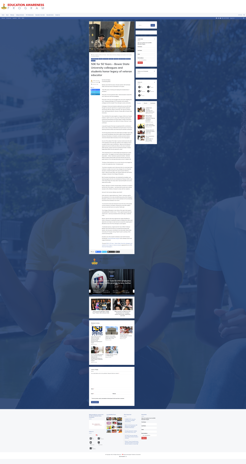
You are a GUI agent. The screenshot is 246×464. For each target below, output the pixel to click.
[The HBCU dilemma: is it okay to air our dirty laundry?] (119, 423)
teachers (97, 54)
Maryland (128, 58)
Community (106, 58)
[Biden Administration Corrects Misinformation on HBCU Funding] (141, 138)
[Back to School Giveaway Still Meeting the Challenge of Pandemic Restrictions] (141, 117)
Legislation (14, 18)
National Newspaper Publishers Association (132, 454)
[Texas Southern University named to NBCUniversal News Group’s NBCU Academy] (119, 427)
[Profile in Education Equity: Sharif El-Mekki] (141, 126)
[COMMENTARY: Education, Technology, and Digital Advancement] (141, 109)
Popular (139, 103)
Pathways (12, 14)
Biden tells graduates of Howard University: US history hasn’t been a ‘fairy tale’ (111, 283)
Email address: (141, 57)
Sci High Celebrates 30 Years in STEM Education (111, 355)
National (3, 18)
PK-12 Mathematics (30, 14)
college (100, 58)
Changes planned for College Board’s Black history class (150, 131)
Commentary (8, 18)
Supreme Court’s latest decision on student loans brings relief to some (111, 337)
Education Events (50, 14)
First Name (140, 46)
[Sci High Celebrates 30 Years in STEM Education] (112, 349)
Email (92, 393)
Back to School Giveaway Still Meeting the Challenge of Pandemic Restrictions (150, 118)
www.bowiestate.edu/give (114, 238)
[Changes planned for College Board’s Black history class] (141, 131)
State (139, 54)
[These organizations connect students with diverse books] (119, 419)
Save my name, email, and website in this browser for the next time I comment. (108, 398)
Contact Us (57, 14)
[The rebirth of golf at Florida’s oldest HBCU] (109, 423)
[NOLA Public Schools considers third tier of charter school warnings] (126, 329)
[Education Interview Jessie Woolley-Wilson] (109, 418)
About (7, 14)
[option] (111, 282)
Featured (116, 58)
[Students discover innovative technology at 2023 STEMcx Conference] (114, 431)
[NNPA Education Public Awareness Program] (22, 6)
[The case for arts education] (109, 427)
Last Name (140, 50)
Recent (145, 103)
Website (114, 393)
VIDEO (23, 18)
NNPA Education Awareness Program (109, 259)
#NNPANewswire (95, 58)
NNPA (19, 18)
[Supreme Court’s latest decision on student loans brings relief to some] (112, 330)
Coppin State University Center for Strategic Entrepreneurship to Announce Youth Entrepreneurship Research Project (96, 339)
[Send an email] (99, 82)
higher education (122, 58)
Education (111, 58)
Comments (152, 103)
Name (92, 388)
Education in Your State (40, 14)
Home (3, 14)
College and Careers (20, 14)
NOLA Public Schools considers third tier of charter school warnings (126, 336)
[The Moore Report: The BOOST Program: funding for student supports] (114, 423)
